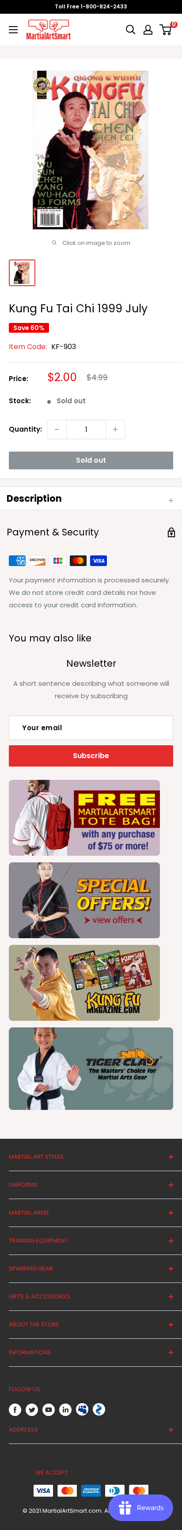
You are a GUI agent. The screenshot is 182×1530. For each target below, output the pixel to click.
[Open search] (131, 30)
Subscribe (91, 756)
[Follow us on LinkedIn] (65, 1409)
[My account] (148, 30)
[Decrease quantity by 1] (57, 429)
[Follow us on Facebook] (15, 1409)
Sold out (91, 460)
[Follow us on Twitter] (32, 1409)
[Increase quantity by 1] (115, 429)
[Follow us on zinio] (99, 1409)
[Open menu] (13, 29)
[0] (165, 29)
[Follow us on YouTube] (48, 1409)
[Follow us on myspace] (82, 1409)
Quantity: (25, 429)
